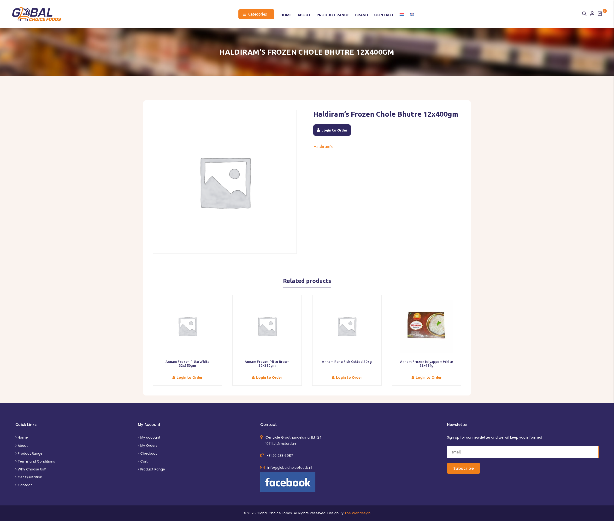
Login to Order (334, 130)
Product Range (333, 15)
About (304, 15)
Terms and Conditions (36, 461)
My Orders (148, 445)
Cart (144, 461)
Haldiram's (323, 146)
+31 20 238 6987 (279, 455)
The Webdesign (357, 513)
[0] (600, 13)
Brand (361, 15)
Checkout (148, 453)
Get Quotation (30, 477)
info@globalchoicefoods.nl (289, 467)
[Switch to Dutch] (402, 14)
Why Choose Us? (32, 469)
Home (285, 15)
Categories (254, 14)
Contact (384, 15)
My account (150, 437)
